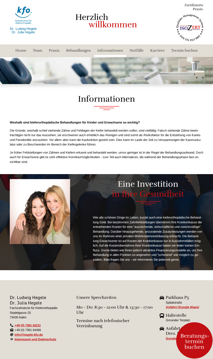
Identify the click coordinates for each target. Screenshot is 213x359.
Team (37, 50)
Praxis (54, 50)
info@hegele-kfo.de (29, 334)
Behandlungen (78, 50)
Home (20, 50)
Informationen (110, 50)
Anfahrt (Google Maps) (182, 307)
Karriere (157, 50)
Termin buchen (184, 50)
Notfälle (137, 50)
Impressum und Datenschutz (35, 339)
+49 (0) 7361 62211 (28, 325)
